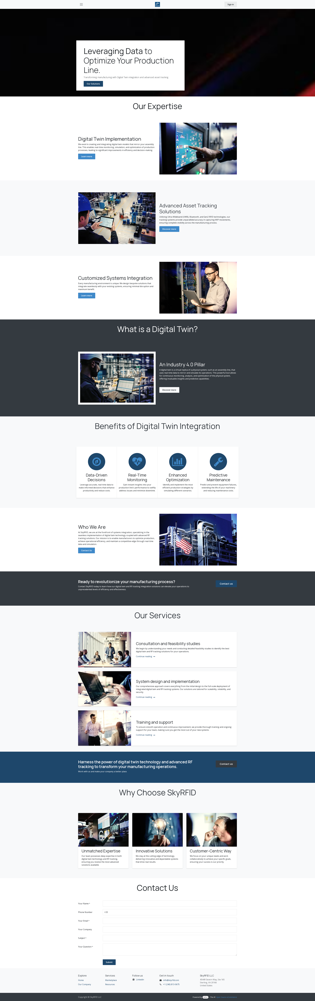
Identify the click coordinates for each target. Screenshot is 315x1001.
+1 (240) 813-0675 (171, 984)
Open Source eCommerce (226, 997)
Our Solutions (93, 83)
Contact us (226, 583)
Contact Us (86, 550)
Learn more (86, 156)
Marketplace (111, 980)
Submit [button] (109, 962)
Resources (110, 984)
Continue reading (144, 656)
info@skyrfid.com (171, 980)
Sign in (231, 4)
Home (81, 980)
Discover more (169, 229)
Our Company (84, 984)
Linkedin (140, 979)
